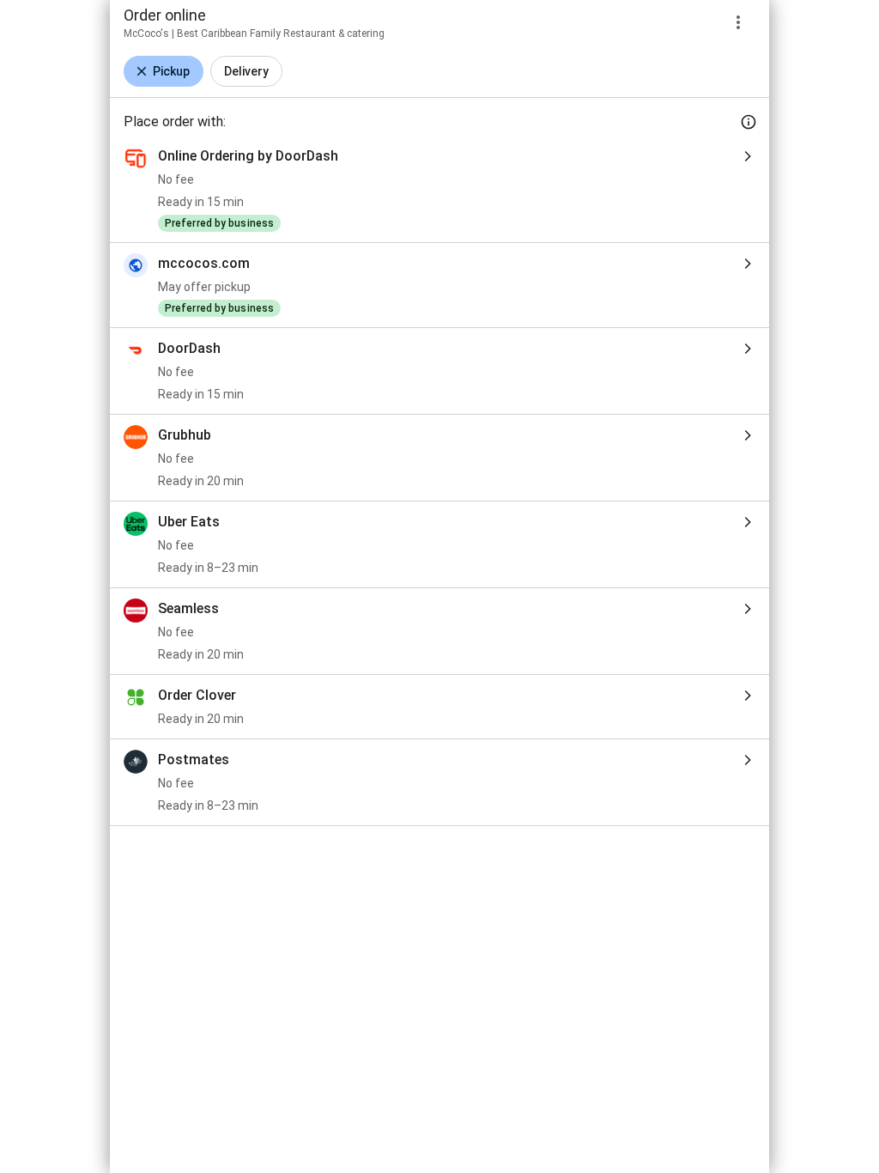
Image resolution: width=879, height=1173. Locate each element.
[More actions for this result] (738, 22)
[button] (163, 71)
